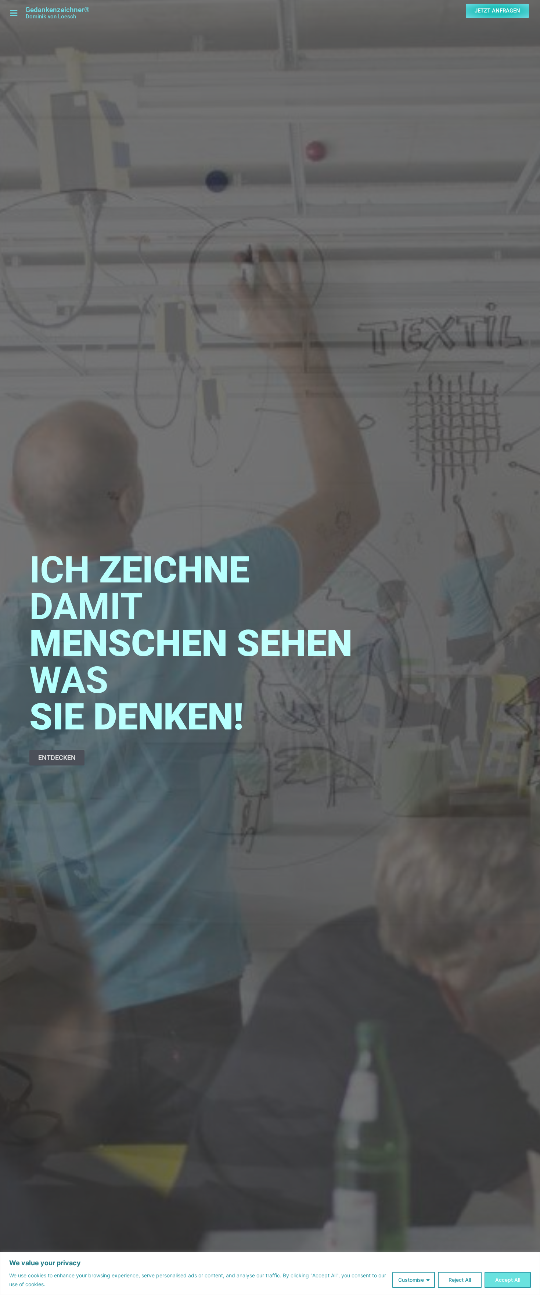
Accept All (507, 1280)
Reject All (460, 1280)
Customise (411, 1280)
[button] (12, 13)
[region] (270, 1273)
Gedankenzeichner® (57, 10)
